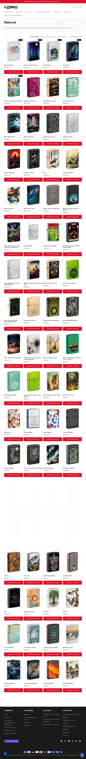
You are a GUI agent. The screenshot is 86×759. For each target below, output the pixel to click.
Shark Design (67, 505)
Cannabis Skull (67, 575)
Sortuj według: (34, 36)
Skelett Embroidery (49, 575)
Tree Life (46, 611)
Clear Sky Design (48, 468)
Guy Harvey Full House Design (13, 101)
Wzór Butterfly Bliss (30, 101)
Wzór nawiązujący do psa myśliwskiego (11, 284)
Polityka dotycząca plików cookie (51, 715)
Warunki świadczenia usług (58, 755)
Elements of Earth (29, 611)
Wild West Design (68, 683)
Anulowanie (27, 722)
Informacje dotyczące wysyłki (30, 718)
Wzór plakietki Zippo (10, 395)
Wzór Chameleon (29, 136)
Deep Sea (26, 575)
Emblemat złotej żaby (49, 246)
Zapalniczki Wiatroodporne (71, 714)
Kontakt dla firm (9, 730)
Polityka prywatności (72, 755)
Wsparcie (26, 725)
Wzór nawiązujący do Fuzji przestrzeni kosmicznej (12, 246)
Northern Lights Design (31, 65)
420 (5, 611)
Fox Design (66, 65)
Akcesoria (66, 729)
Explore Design (8, 65)
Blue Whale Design (48, 505)
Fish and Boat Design (30, 505)
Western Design (9, 468)
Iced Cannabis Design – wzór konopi (32, 396)
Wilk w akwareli (9, 208)
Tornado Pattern (9, 647)
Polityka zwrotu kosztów (43, 755)
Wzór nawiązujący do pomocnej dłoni (33, 284)
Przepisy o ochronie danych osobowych (51, 720)
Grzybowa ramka (29, 172)
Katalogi (65, 735)
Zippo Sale (66, 732)
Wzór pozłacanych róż (50, 283)
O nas (6, 714)
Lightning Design (9, 683)
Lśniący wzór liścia (29, 320)
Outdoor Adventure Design (12, 505)
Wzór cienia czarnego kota (51, 208)
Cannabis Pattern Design (50, 647)
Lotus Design (27, 541)
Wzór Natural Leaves (49, 101)
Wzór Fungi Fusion (68, 395)
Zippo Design (47, 432)
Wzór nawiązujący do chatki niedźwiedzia (71, 246)
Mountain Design (68, 647)
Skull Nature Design (69, 468)
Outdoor (65, 723)
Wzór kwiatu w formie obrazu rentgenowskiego (32, 358)
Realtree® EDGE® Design (70, 320)
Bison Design (47, 65)
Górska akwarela (68, 172)
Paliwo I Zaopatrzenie (69, 726)
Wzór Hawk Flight (9, 136)
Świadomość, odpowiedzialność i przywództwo (10, 722)
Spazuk (65, 611)
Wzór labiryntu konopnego (51, 320)
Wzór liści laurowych (69, 283)
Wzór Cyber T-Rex (29, 208)
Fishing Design (28, 432)
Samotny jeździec (9, 172)
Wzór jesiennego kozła (50, 357)
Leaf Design (46, 541)
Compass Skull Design (30, 683)
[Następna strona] (47, 699)
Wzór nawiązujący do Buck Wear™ (71, 209)
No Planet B (66, 541)
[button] (9, 12)
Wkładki (65, 717)
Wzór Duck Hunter (68, 101)
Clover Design (28, 246)
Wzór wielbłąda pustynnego (12, 357)
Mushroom (7, 432)
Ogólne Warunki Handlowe (51, 724)
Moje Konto (27, 714)
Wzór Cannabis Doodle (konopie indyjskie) (11, 321)
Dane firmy (7, 717)
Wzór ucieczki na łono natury (52, 395)
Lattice (6, 575)
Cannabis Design (68, 432)
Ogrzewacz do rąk (68, 720)
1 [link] (38, 699)
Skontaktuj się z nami (10, 727)
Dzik (44, 172)
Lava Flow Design (48, 683)
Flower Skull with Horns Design (33, 468)
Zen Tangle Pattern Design (12, 541)
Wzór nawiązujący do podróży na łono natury (72, 358)
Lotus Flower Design (30, 647)
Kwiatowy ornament (49, 136)
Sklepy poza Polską (10, 733)
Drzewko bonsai (67, 136)
